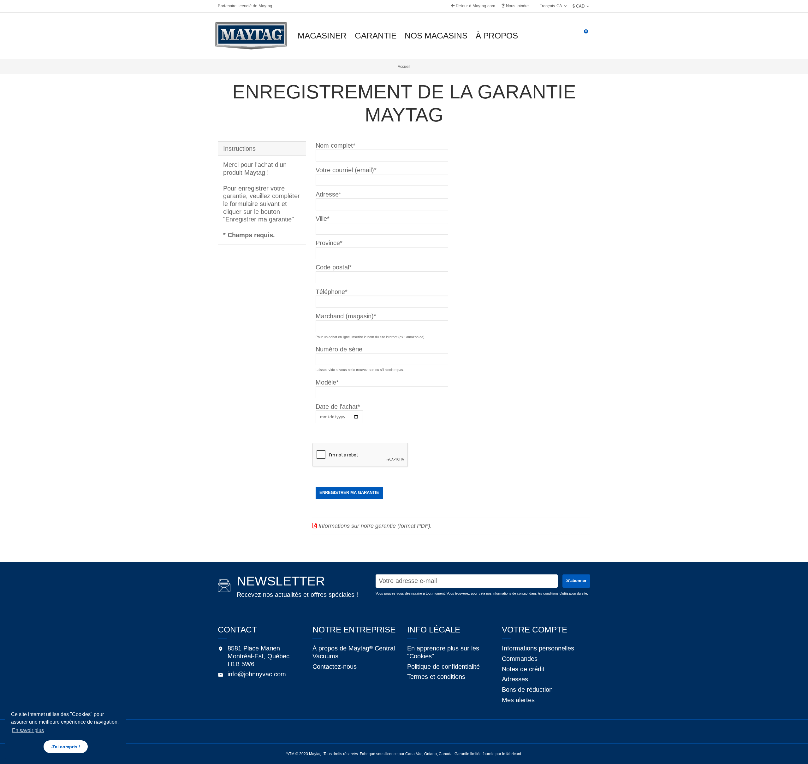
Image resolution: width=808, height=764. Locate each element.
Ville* (323, 218)
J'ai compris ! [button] (65, 746)
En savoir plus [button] (28, 730)
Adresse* (328, 194)
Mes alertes (518, 699)
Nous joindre (517, 5)
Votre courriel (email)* (346, 170)
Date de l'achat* (338, 406)
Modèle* (327, 382)
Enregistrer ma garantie (349, 492)
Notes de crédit (523, 669)
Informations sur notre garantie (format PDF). (374, 526)
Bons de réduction (527, 689)
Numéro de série (339, 349)
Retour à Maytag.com (474, 5)
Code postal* (334, 267)
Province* (329, 242)
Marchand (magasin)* (346, 316)
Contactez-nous (334, 666)
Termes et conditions (436, 676)
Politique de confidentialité (443, 666)
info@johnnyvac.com (257, 674)
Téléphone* (332, 291)
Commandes (520, 658)
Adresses (515, 679)
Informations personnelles (538, 648)
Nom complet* (335, 145)
